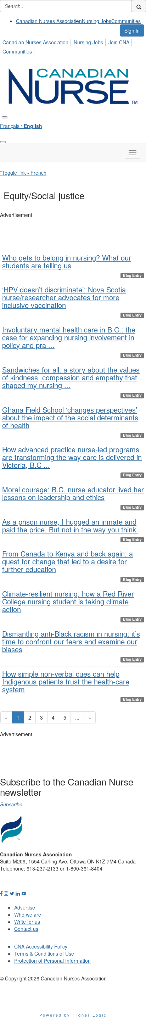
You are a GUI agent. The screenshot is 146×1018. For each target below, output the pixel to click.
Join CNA (118, 42)
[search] (139, 6)
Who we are (27, 914)
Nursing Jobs (96, 20)
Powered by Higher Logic (73, 1015)
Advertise (24, 907)
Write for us (27, 921)
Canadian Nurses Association (49, 20)
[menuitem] (49, 20)
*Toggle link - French (23, 172)
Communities (126, 20)
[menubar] (73, 46)
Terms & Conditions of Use (44, 953)
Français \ (21, 125)
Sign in (132, 30)
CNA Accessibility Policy (40, 946)
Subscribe (11, 804)
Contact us (26, 928)
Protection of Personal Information (52, 960)
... (77, 717)
